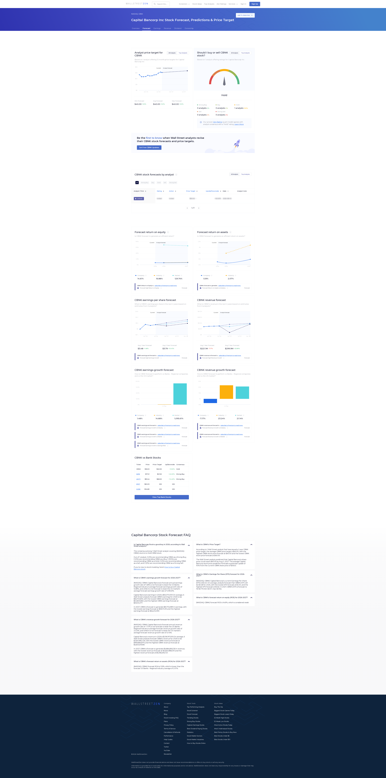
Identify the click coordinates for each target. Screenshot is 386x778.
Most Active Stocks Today (223, 725)
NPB (138, 474)
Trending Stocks (192, 718)
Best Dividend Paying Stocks (197, 729)
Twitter (166, 747)
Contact (166, 743)
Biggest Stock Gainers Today (224, 710)
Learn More (239, 124)
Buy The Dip (218, 707)
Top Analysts (209, 4)
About (166, 707)
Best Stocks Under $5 (221, 736)
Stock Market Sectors (194, 736)
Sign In (243, 4)
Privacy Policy (169, 725)
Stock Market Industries (195, 739)
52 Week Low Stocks (221, 721)
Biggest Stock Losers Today (224, 714)
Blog (165, 714)
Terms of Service (170, 729)
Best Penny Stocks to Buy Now (225, 732)
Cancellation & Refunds (172, 732)
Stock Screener (192, 710)
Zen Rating (217, 122)
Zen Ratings (221, 4)
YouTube (167, 750)
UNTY (138, 479)
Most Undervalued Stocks (223, 729)
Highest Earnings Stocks (195, 725)
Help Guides (168, 739)
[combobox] (161, 4)
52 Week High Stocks (221, 718)
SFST (138, 484)
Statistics (190, 732)
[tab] (135, 28)
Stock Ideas (197, 4)
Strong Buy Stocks (193, 721)
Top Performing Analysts (195, 707)
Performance (168, 736)
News (166, 710)
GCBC (138, 489)
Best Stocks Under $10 (222, 739)
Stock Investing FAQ (171, 718)
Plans (166, 721)
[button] (161, 545)
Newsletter (168, 754)
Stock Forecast (192, 714)
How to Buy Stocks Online (196, 743)
